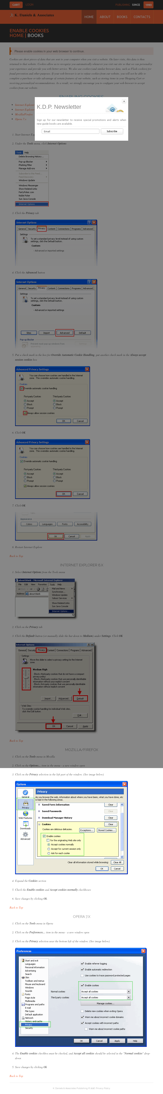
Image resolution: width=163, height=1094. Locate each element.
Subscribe (112, 131)
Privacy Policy (103, 1088)
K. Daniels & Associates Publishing (70, 1088)
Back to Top (16, 907)
